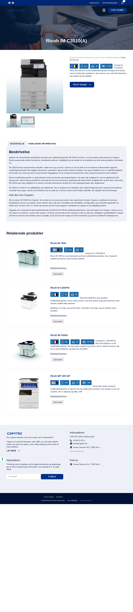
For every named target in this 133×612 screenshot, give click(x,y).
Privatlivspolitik (71, 497)
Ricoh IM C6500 (59, 335)
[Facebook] (9, 3)
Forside (72, 58)
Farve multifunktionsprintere (110, 58)
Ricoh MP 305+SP (60, 376)
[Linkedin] (13, 3)
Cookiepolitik (84, 497)
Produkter (79, 58)
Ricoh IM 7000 (58, 243)
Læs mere (58, 274)
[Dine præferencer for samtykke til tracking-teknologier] (2, 459)
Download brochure (58, 268)
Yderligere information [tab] (42, 144)
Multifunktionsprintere (91, 58)
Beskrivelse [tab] (17, 144)
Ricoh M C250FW (59, 287)
